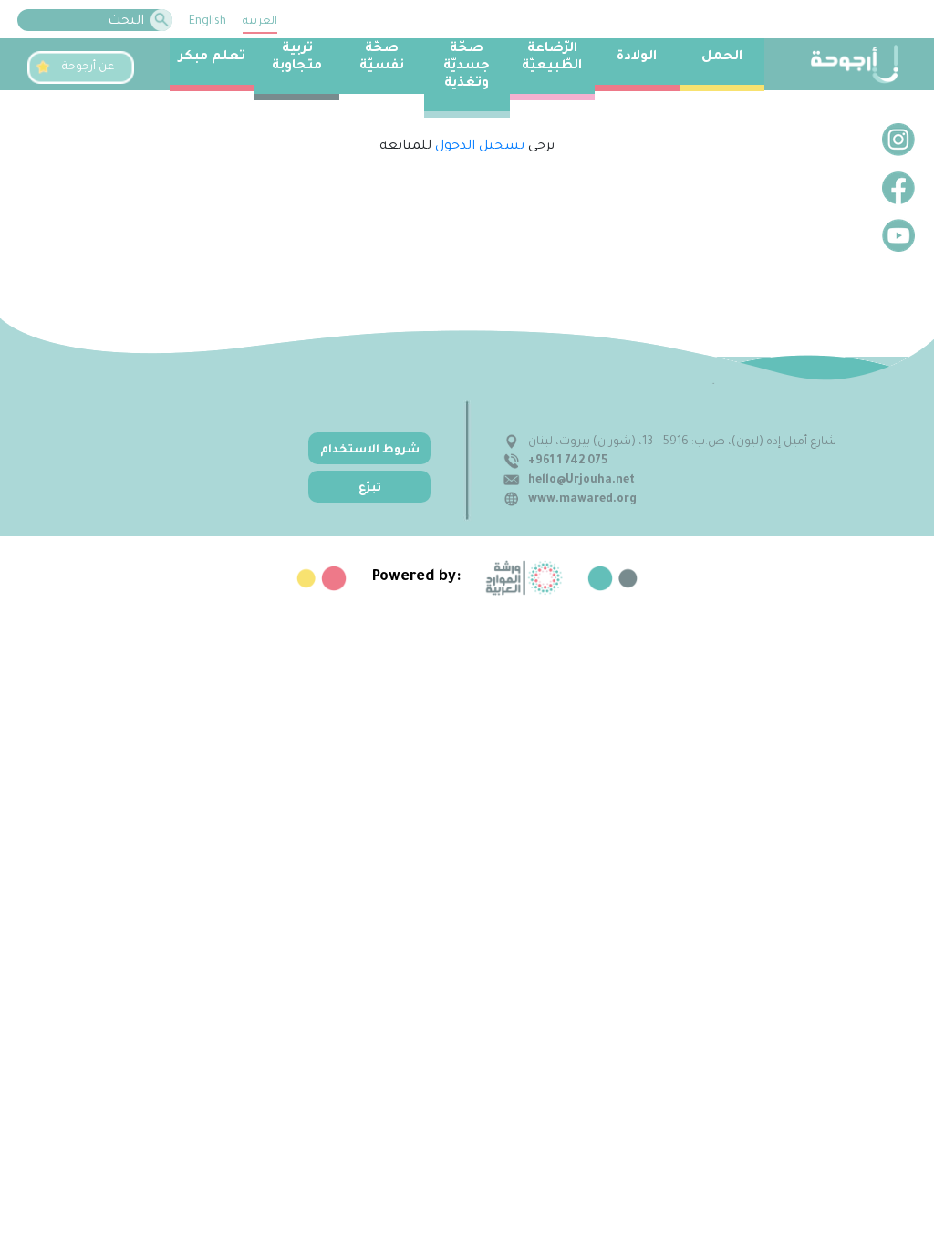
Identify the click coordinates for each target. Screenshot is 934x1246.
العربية (260, 22)
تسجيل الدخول (479, 147)
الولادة (637, 57)
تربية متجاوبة (297, 58)
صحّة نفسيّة (381, 58)
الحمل (721, 57)
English (207, 22)
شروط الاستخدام (370, 450)
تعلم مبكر (212, 57)
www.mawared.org (582, 499)
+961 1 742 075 (567, 461)
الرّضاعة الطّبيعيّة (552, 58)
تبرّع (369, 489)
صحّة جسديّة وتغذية (466, 66)
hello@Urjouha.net (581, 480)
